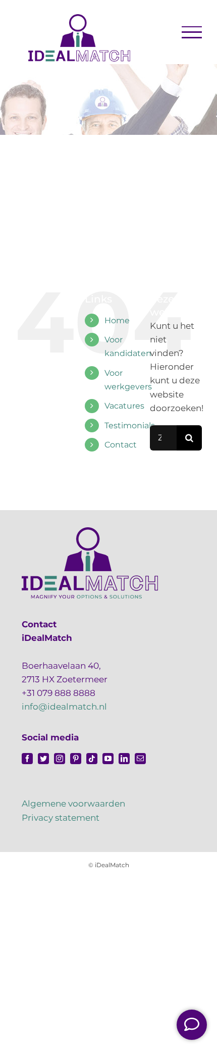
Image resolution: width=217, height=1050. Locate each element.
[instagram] (59, 758)
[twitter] (43, 758)
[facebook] (27, 758)
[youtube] (108, 758)
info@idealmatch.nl (64, 707)
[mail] (140, 758)
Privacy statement (60, 818)
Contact (120, 444)
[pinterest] (75, 758)
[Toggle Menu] (192, 32)
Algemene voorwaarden (73, 803)
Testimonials (129, 425)
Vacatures (124, 406)
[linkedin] (124, 758)
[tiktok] (91, 758)
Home (117, 320)
